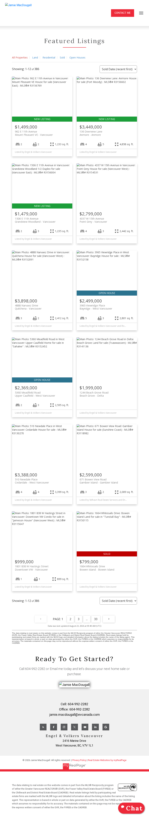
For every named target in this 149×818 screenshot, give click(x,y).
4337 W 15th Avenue (93, 220)
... (87, 619)
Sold (62, 57)
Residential (49, 57)
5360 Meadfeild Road (35, 394)
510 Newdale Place (32, 481)
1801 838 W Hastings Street (32, 568)
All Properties (20, 57)
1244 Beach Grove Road (94, 394)
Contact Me (122, 12)
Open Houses (77, 57)
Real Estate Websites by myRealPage (107, 760)
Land (35, 57)
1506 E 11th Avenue (35, 220)
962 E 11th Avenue (34, 133)
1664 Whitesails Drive (97, 568)
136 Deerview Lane (91, 133)
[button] (122, 13)
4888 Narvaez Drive (28, 307)
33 (95, 619)
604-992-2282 (35, 669)
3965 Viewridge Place (96, 307)
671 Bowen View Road (99, 481)
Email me (56, 669)
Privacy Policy (79, 760)
